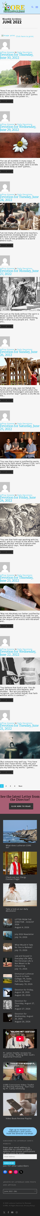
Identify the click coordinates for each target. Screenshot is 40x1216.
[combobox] (20, 1191)
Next (20, 786)
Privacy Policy (29, 1206)
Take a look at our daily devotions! (17, 910)
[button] (37, 7)
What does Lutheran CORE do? (18, 846)
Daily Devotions (24, 52)
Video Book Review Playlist (19, 1118)
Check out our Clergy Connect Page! (16, 878)
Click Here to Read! (21, 806)
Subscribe (9, 1163)
